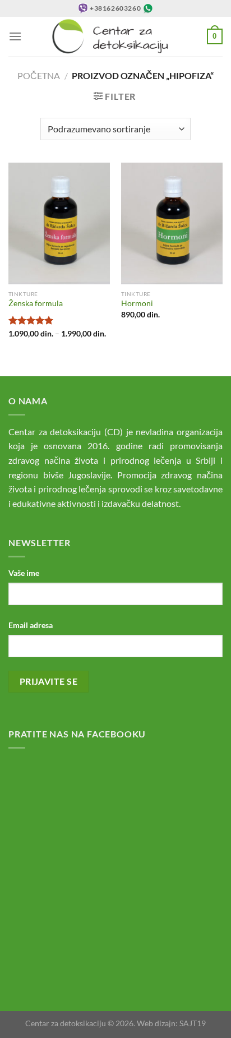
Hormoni (137, 303)
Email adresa (30, 625)
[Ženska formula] (59, 223)
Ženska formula (35, 303)
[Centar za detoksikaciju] (116, 36)
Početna (38, 75)
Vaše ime (23, 573)
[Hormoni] (172, 223)
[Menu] (15, 36)
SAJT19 (192, 1023)
